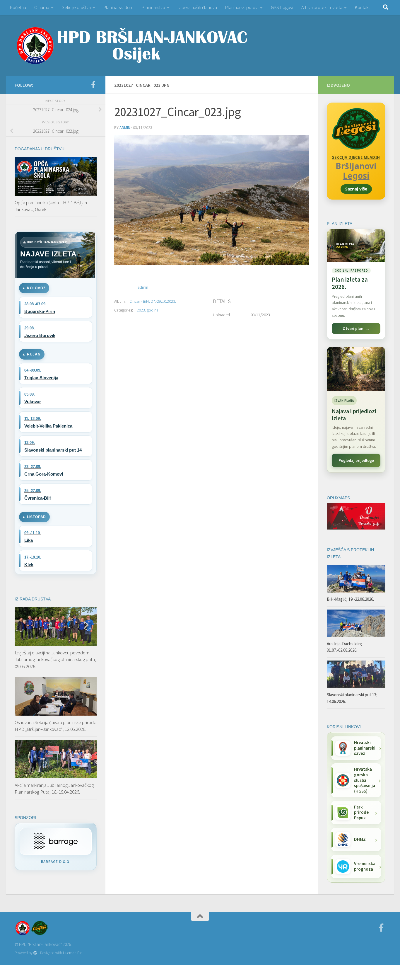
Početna (18, 7)
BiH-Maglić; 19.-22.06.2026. (350, 599)
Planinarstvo (153, 7)
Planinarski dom (118, 7)
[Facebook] (93, 84)
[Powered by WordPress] (35, 953)
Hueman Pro (72, 952)
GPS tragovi (282, 7)
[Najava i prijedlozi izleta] (356, 369)
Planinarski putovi (241, 7)
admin (124, 127)
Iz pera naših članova (197, 7)
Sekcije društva (76, 7)
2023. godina (147, 310)
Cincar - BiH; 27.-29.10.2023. (152, 301)
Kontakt (362, 7)
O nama (41, 7)
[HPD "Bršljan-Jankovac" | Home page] (132, 45)
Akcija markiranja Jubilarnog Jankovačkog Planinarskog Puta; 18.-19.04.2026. (54, 788)
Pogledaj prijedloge (356, 460)
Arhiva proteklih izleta (321, 7)
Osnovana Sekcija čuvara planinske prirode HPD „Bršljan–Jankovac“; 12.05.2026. (55, 726)
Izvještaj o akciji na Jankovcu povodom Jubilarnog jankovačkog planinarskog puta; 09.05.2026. (55, 659)
